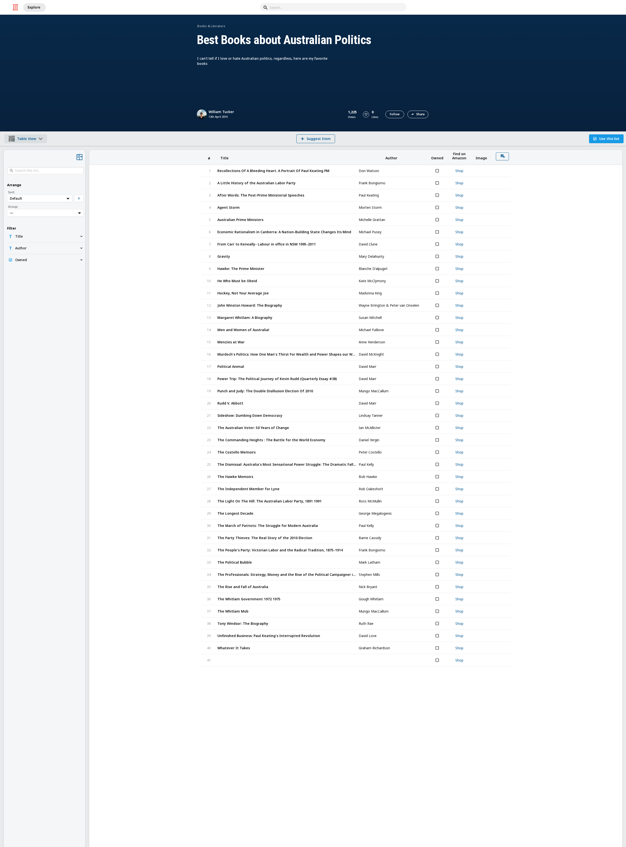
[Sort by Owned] (437, 157)
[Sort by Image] (481, 157)
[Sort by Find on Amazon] (459, 157)
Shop (459, 171)
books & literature (211, 26)
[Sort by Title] (287, 157)
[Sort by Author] (391, 157)
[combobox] (333, 7)
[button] (366, 114)
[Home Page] (15, 7)
